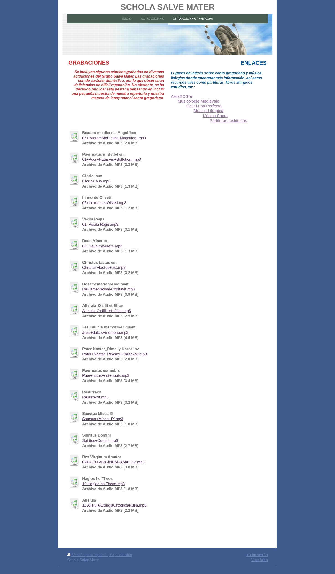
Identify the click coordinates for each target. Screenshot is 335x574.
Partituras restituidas (228, 120)
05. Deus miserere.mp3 (102, 246)
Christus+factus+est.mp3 (103, 267)
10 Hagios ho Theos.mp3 (103, 484)
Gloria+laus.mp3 (96, 181)
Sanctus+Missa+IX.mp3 (102, 419)
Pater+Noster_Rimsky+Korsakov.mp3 (114, 354)
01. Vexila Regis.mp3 (100, 224)
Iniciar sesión (257, 555)
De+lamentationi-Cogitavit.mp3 (108, 289)
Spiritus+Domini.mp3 (100, 440)
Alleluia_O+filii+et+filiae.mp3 (106, 311)
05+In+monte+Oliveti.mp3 (104, 203)
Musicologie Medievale (198, 101)
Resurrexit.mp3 (95, 397)
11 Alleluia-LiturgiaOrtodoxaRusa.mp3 (114, 505)
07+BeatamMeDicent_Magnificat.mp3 (114, 138)
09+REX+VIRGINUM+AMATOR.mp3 (113, 462)
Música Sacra (215, 116)
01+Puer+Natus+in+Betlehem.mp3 (111, 159)
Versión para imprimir (89, 555)
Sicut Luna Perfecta (204, 106)
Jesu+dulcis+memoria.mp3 (105, 332)
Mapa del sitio (120, 555)
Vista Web (259, 560)
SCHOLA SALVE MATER (168, 7)
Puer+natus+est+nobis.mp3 (105, 375)
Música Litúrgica (208, 111)
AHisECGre (181, 96)
